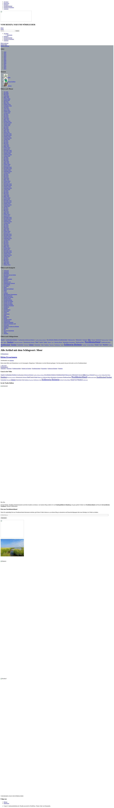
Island (5, 290)
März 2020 (6, 163)
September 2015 (8, 238)
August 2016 (7, 223)
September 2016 (8, 221)
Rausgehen (6, 316)
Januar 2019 (7, 182)
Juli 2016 (6, 224)
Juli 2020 (6, 157)
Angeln (3, 340)
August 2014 (7, 256)
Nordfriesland (5, 345)
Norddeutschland (8, 6)
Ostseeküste (7, 314)
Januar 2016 (7, 232)
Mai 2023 (6, 117)
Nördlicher (6, 307)
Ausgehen (6, 272)
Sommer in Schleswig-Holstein (11, 326)
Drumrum (6, 276)
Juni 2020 (6, 158)
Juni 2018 (6, 192)
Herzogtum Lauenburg (19, 342)
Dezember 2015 (8, 234)
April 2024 (6, 108)
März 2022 (6, 131)
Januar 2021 (7, 149)
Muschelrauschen (8, 295)
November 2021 (8, 135)
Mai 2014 (6, 260)
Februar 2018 (7, 197)
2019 (5, 61)
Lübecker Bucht (58, 342)
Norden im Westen (8, 304)
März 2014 (6, 263)
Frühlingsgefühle (8, 279)
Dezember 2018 (8, 184)
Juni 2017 (6, 209)
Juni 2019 (6, 175)
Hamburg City (7, 282)
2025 (5, 53)
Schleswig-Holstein (8, 322)
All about (6, 2)
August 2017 (7, 206)
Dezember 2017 (8, 200)
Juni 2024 (6, 107)
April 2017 (6, 211)
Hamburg (6, 4)
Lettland (6, 293)
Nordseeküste (7, 309)
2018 (5, 63)
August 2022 (7, 125)
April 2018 (6, 195)
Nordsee (6, 308)
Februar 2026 (7, 99)
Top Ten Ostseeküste (9, 330)
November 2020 (8, 151)
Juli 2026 (6, 92)
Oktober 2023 (7, 111)
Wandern (6, 333)
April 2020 (6, 161)
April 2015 (6, 245)
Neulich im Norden (8, 297)
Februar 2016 (7, 231)
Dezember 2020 (8, 150)
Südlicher (6, 328)
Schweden (6, 325)
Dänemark (6, 273)
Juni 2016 (6, 225)
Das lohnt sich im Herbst (10, 275)
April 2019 (6, 178)
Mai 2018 (6, 193)
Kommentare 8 (4, 367)
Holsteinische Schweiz (9, 283)
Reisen (5, 318)
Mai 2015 (6, 243)
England (6, 277)
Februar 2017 (7, 214)
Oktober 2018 (7, 186)
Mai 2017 (6, 210)
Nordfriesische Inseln (105, 342)
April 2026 (6, 96)
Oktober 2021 (7, 136)
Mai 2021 (6, 143)
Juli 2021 (6, 140)
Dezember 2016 (8, 217)
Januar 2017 (7, 216)
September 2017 (8, 204)
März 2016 (6, 230)
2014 (5, 68)
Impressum (6, 3)
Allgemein (6, 270)
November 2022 (8, 122)
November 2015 (8, 235)
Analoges (6, 9)
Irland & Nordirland (8, 288)
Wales (5, 332)
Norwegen (6, 311)
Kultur (45, 342)
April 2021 (6, 145)
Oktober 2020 (7, 153)
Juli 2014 (6, 257)
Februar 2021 (7, 147)
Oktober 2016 (7, 220)
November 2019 (8, 168)
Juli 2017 (6, 207)
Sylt (5, 329)
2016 (5, 66)
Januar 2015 (7, 249)
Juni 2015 (6, 242)
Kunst (49, 342)
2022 (5, 57)
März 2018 (6, 196)
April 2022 (6, 129)
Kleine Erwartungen (9, 357)
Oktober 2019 (7, 170)
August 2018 (7, 189)
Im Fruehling (7, 284)
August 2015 (7, 239)
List (52, 342)
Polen (5, 315)
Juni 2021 (6, 142)
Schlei (62, 344)
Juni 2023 (6, 115)
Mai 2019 (6, 177)
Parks (42, 344)
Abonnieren (3, 518)
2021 (5, 59)
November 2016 (8, 218)
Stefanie (12, 360)
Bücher (5, 802)
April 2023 (6, 118)
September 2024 (8, 105)
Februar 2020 (7, 164)
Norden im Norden (8, 301)
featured (98, 340)
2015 (5, 67)
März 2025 (6, 103)
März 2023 (6, 119)
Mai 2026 (6, 94)
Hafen (5, 342)
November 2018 (8, 185)
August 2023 (7, 112)
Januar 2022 (7, 132)
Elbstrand (93, 339)
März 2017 (6, 213)
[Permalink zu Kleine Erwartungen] (4, 354)
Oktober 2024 (7, 104)
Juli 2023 (6, 114)
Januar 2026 (7, 100)
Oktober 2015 (7, 237)
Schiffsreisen (7, 321)
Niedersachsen (7, 298)
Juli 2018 (6, 191)
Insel (37, 342)
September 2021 (8, 138)
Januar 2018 (7, 199)
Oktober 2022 (7, 124)
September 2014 (8, 255)
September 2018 (8, 188)
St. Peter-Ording (90, 344)
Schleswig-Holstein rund (10, 323)
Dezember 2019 (8, 167)
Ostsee (5, 312)
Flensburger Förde (105, 339)
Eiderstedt (85, 339)
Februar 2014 (7, 264)
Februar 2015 (7, 248)
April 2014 (6, 262)
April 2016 (6, 228)
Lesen (5, 291)
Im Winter (6, 286)
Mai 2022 (6, 128)
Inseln (5, 287)
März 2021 (6, 146)
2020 (5, 60)
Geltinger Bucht (104, 375)
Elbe (89, 340)
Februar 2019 (7, 181)
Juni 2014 (6, 259)
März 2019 (6, 179)
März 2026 (6, 97)
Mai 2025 (6, 101)
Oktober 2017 (7, 203)
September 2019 (8, 171)
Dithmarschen (71, 339)
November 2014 (8, 252)
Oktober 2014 (7, 253)
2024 (5, 54)
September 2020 (8, 154)
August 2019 (7, 172)
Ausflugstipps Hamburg (11, 340)
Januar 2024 (7, 110)
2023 (5, 56)
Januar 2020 (7, 165)
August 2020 (7, 156)
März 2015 (6, 246)
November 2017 (8, 202)
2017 (5, 64)
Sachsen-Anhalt (7, 319)
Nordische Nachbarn (9, 7)
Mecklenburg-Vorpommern (10, 294)
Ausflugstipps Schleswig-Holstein (26, 339)
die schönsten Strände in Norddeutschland (57, 339)
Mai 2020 (6, 160)
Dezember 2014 (8, 250)
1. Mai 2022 (4, 365)
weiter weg (85, 379)
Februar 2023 (7, 121)
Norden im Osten (8, 302)
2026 (5, 52)
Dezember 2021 (8, 133)
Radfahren (47, 344)
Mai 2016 (6, 227)
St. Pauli (84, 344)
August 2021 (7, 139)
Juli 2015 (6, 241)
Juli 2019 (6, 174)
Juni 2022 (6, 126)
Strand (97, 344)
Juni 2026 (6, 93)
